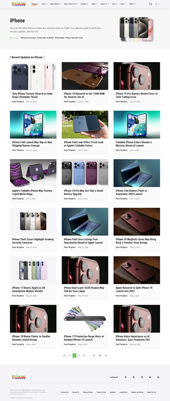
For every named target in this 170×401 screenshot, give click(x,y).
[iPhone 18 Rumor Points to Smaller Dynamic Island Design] (33, 319)
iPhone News (60, 38)
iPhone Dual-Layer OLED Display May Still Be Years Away (84, 289)
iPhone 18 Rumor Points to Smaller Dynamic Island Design (31, 338)
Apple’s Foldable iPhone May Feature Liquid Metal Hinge (32, 192)
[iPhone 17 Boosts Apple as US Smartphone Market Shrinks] (33, 270)
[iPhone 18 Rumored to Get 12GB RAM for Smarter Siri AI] (85, 76)
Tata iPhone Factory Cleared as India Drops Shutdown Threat (32, 95)
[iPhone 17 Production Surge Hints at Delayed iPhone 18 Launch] (85, 319)
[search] (150, 4)
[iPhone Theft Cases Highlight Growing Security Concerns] (33, 222)
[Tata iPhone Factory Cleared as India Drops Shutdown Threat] (33, 76)
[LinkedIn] (150, 377)
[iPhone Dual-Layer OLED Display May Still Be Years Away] (85, 270)
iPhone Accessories (28, 38)
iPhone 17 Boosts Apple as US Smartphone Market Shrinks (28, 289)
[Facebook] (125, 377)
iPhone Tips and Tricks (74, 38)
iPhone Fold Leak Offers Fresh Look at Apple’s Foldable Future (83, 144)
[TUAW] (18, 4)
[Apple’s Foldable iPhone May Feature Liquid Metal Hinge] (33, 173)
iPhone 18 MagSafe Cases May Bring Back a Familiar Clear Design (136, 241)
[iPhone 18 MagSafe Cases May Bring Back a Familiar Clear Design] (137, 222)
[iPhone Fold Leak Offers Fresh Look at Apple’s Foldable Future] (85, 125)
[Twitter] (133, 377)
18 (100, 356)
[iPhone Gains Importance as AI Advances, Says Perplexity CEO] (137, 319)
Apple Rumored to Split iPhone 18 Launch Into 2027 (134, 289)
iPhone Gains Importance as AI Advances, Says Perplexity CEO (133, 338)
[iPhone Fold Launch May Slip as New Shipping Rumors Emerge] (33, 125)
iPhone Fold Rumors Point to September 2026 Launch (131, 192)
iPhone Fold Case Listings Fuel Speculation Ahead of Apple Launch (83, 241)
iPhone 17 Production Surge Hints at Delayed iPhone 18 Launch (84, 338)
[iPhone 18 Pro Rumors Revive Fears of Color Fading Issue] (137, 76)
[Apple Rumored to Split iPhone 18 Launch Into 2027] (137, 270)
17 (94, 356)
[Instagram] (142, 377)
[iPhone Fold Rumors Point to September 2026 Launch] (137, 173)
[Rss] (158, 377)
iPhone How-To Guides (45, 38)
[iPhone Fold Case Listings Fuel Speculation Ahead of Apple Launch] (85, 222)
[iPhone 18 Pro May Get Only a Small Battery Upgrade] (85, 173)
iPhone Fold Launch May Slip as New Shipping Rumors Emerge (32, 144)
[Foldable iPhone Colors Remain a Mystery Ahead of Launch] (137, 125)
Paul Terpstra (18, 101)
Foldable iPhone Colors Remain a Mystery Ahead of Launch (134, 144)
